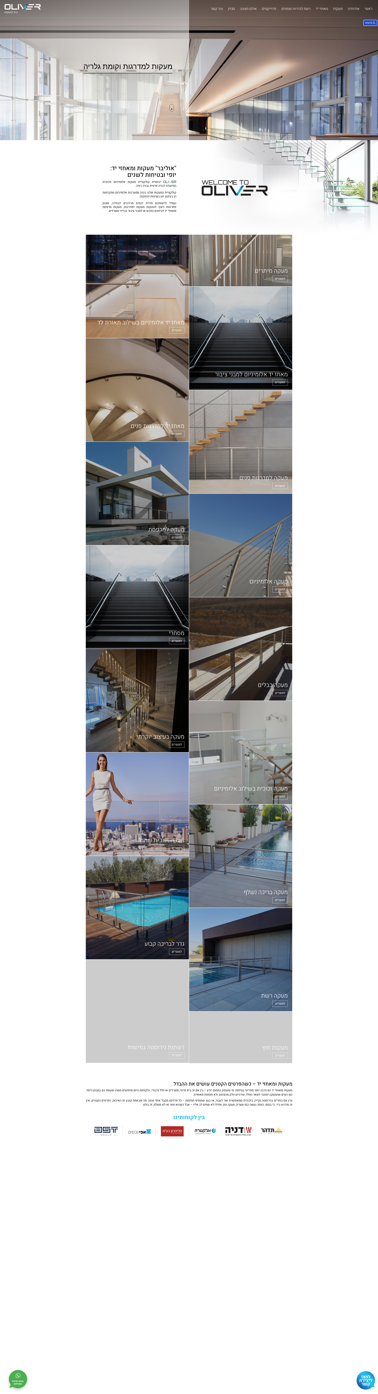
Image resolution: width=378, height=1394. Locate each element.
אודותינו (354, 8)
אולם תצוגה (248, 8)
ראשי (368, 8)
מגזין (231, 8)
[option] (189, 70)
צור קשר (217, 8)
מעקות (338, 8)
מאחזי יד (322, 8)
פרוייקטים (269, 8)
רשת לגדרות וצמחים (295, 8)
